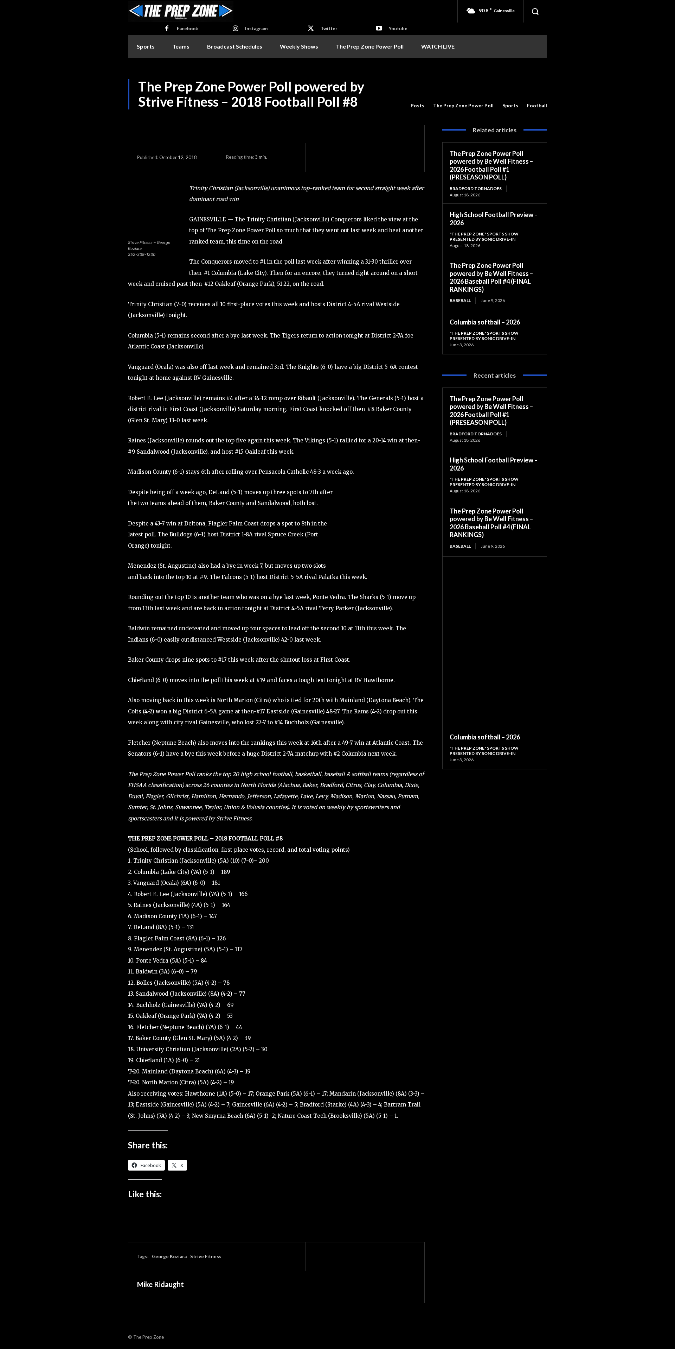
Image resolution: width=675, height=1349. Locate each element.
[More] (386, 157)
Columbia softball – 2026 (485, 322)
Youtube (398, 28)
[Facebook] (167, 29)
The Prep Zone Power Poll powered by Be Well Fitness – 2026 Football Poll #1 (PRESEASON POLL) (491, 165)
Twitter (329, 28)
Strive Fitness (205, 1256)
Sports (510, 105)
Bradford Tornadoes (476, 188)
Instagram (256, 28)
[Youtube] (379, 29)
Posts (417, 105)
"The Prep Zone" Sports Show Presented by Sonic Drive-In (484, 236)
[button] (535, 11)
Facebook (187, 28)
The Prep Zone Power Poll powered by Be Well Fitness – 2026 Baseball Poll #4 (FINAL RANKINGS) (491, 277)
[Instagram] (235, 29)
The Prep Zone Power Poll (463, 105)
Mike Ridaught (160, 1284)
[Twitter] (310, 29)
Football (537, 105)
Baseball (460, 300)
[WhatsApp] (370, 157)
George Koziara (169, 1256)
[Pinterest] (354, 157)
